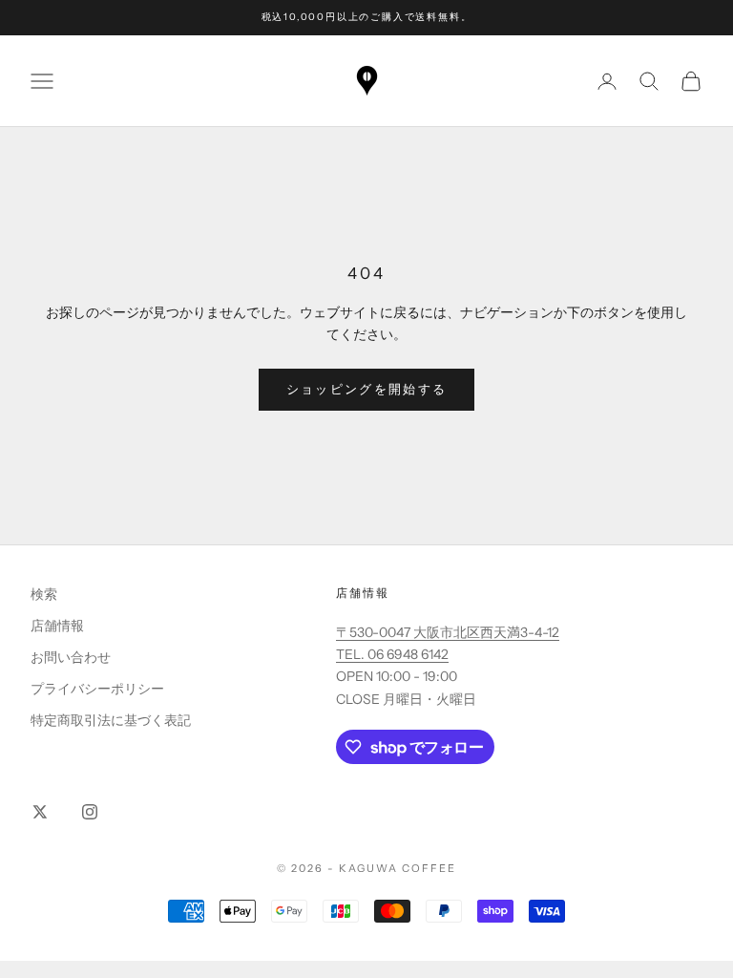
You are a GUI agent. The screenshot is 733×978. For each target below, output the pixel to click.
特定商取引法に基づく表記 (111, 720)
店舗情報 (57, 625)
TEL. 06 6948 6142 (392, 654)
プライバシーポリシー (97, 688)
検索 (44, 594)
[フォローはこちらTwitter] (40, 811)
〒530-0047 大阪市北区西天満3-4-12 (447, 632)
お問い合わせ (71, 657)
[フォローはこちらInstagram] (89, 811)
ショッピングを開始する (367, 388)
